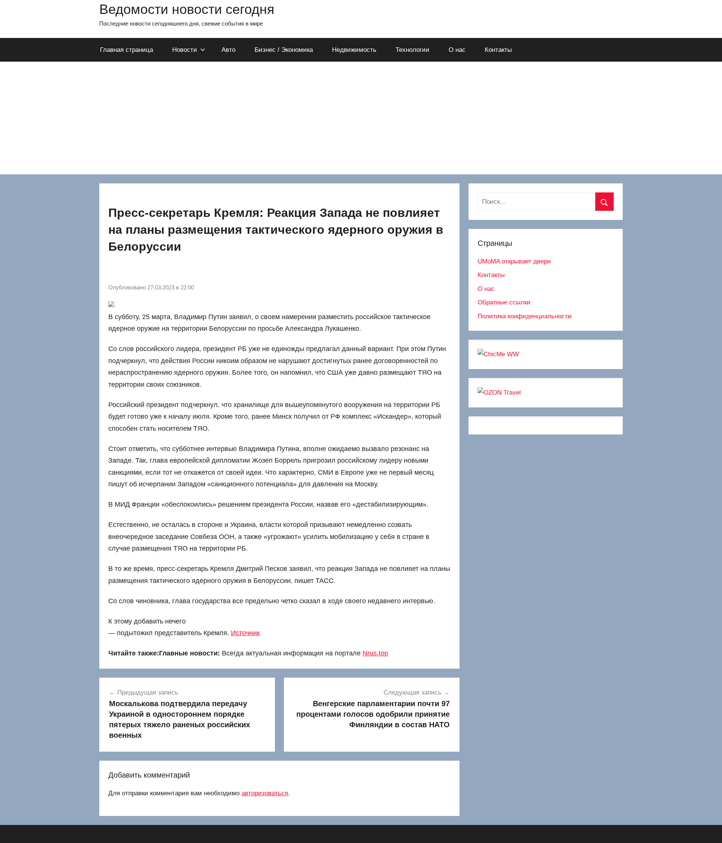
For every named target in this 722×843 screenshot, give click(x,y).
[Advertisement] (361, 118)
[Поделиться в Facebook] (186, 270)
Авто (228, 49)
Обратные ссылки (504, 302)
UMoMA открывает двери (514, 261)
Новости (184, 49)
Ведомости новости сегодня (187, 9)
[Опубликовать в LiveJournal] (214, 270)
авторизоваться (264, 793)
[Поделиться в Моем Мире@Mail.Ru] (143, 270)
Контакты (498, 49)
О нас (457, 49)
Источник (245, 633)
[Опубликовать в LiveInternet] (200, 270)
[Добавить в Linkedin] (171, 270)
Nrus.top (375, 653)
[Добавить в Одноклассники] (129, 270)
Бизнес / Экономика (284, 49)
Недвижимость (354, 49)
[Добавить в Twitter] (157, 270)
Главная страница (126, 49)
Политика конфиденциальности (525, 316)
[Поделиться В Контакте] (114, 270)
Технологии (412, 49)
